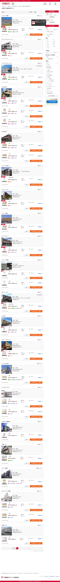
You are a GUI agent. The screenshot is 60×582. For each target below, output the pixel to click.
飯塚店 (20, 6)
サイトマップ (42, 576)
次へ (30, 548)
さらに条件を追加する (51, 95)
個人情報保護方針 (52, 576)
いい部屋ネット (3, 6)
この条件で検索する (52, 101)
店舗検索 (9, 6)
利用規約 (46, 576)
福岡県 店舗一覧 (14, 6)
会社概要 (57, 576)
